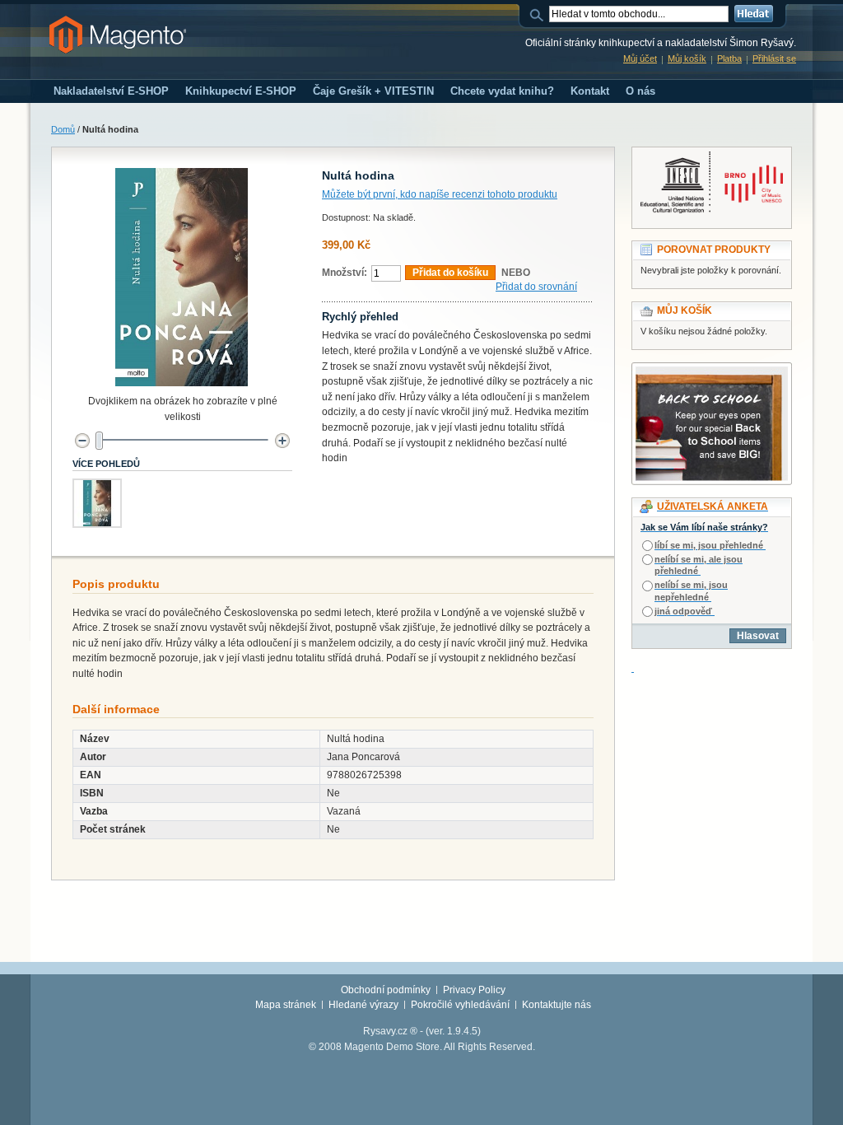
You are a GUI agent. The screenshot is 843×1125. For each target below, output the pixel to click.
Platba (729, 58)
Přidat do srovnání (536, 286)
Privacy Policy (474, 990)
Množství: (344, 272)
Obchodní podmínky (386, 990)
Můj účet (640, 58)
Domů (63, 129)
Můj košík (687, 58)
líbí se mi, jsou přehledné (708, 545)
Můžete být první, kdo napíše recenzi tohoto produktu (439, 194)
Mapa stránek (285, 1005)
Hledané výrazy (363, 1005)
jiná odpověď (683, 611)
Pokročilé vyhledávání (460, 1005)
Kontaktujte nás (556, 1005)
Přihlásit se (774, 58)
